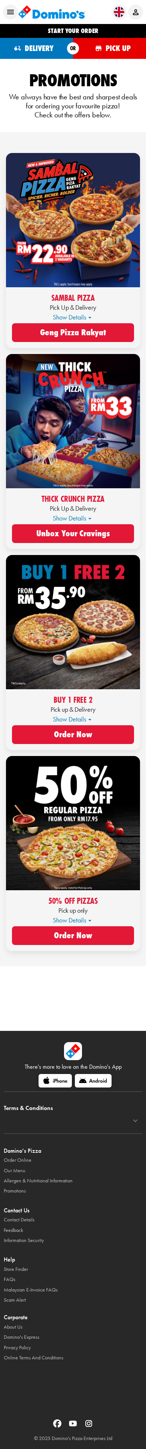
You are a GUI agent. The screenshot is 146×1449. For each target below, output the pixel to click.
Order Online (17, 1160)
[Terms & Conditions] (135, 1121)
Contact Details (19, 1219)
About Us (13, 1327)
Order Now (73, 734)
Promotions (15, 1191)
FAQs (9, 1279)
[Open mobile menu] (10, 12)
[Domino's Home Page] (51, 12)
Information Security (24, 1240)
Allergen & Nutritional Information (38, 1181)
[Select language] (119, 12)
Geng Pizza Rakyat (73, 332)
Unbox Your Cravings (72, 533)
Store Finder (16, 1269)
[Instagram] (89, 1426)
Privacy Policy (17, 1347)
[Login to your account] (135, 12)
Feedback (13, 1230)
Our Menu (14, 1170)
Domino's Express (21, 1337)
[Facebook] (58, 1426)
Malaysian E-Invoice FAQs (31, 1290)
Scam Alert (15, 1300)
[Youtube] (74, 1426)
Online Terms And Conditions (33, 1357)
